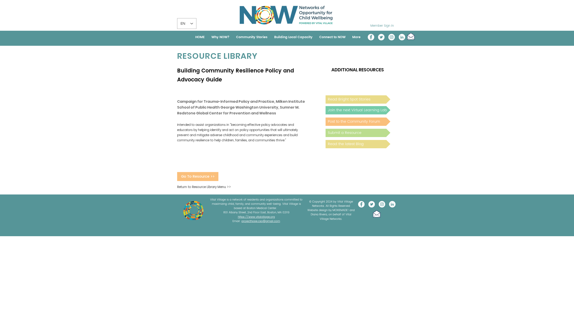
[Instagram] (391, 37)
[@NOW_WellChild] (381, 37)
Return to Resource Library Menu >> (204, 187)
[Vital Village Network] (371, 37)
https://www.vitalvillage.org (256, 217)
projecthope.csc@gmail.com (260, 221)
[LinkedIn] (402, 37)
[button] (411, 36)
